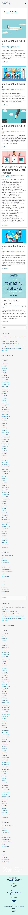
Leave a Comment (6, 46)
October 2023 (5, 441)
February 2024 (5, 432)
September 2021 (5, 499)
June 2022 (4, 478)
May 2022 (4, 480)
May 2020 (4, 535)
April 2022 (4, 483)
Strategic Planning (6, 569)
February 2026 (5, 377)
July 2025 (4, 393)
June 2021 (4, 506)
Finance (3, 176)
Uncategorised (5, 47)
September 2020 (6, 526)
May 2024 (4, 425)
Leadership (14, 306)
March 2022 (4, 485)
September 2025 (6, 389)
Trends (19, 306)
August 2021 (5, 501)
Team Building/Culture (7, 571)
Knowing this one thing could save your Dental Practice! (14, 170)
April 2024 (4, 428)
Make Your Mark (15, 46)
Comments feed (5, 589)
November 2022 (5, 466)
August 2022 (5, 473)
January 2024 (5, 434)
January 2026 (5, 379)
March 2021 (4, 512)
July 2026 (4, 366)
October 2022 (5, 469)
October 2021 (5, 496)
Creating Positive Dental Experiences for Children (13, 346)
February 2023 (5, 460)
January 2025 (5, 407)
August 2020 (5, 528)
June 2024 (4, 423)
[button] (25, 3)
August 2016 (5, 547)
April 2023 (4, 455)
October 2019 (5, 542)
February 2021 (5, 515)
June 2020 (4, 533)
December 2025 (5, 382)
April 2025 (4, 400)
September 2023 (6, 444)
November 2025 (5, 384)
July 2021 (4, 503)
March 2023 (4, 457)
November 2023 (5, 439)
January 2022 (5, 489)
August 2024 (5, 418)
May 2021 (4, 508)
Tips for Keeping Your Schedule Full (10, 343)
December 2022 (5, 464)
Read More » (5, 61)
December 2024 (5, 409)
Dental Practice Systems (17, 175)
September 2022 (6, 471)
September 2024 (6, 416)
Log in (3, 584)
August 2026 (5, 363)
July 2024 (4, 421)
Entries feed (4, 587)
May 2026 (4, 370)
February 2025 (5, 405)
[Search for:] (14, 327)
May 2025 (4, 398)
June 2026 (4, 368)
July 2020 (4, 531)
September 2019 (6, 544)
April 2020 (4, 538)
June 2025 (4, 395)
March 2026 (4, 375)
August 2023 (5, 446)
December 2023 (5, 437)
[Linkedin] (15, 901)
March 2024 (4, 430)
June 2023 (4, 450)
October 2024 (5, 414)
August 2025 (5, 391)
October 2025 (5, 386)
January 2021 (5, 517)
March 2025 (4, 402)
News (3, 564)
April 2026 (4, 372)
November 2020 (5, 522)
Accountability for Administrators (9, 341)
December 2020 (5, 519)
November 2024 (5, 411)
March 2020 (4, 540)
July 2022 (4, 476)
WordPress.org (5, 591)
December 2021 (5, 492)
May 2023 (4, 453)
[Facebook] (13, 901)
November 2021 (5, 494)
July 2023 (4, 448)
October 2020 (5, 524)
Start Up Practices (6, 567)
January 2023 (5, 462)
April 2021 (4, 510)
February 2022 (5, 487)
